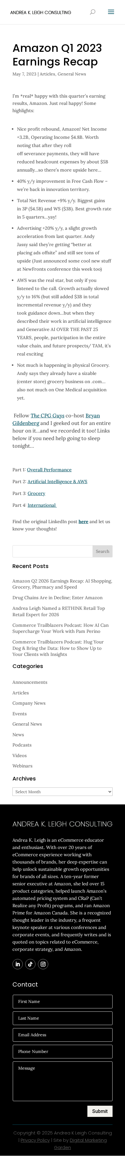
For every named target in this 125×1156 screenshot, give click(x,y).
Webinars (22, 766)
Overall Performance (49, 470)
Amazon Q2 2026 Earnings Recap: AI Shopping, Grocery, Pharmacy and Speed (62, 584)
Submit (100, 1111)
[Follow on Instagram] (43, 964)
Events (19, 714)
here (83, 521)
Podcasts (22, 745)
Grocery (36, 493)
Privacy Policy (35, 1140)
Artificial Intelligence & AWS (57, 481)
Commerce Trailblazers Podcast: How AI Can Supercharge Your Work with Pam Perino (60, 628)
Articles (47, 74)
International (42, 505)
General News (72, 74)
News (18, 734)
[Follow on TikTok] (30, 964)
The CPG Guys (47, 415)
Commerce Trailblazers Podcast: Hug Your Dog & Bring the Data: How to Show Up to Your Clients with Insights (58, 648)
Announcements (29, 682)
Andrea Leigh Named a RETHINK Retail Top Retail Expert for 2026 (58, 611)
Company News (29, 703)
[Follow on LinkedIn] (17, 964)
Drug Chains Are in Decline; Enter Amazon (57, 597)
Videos (19, 755)
